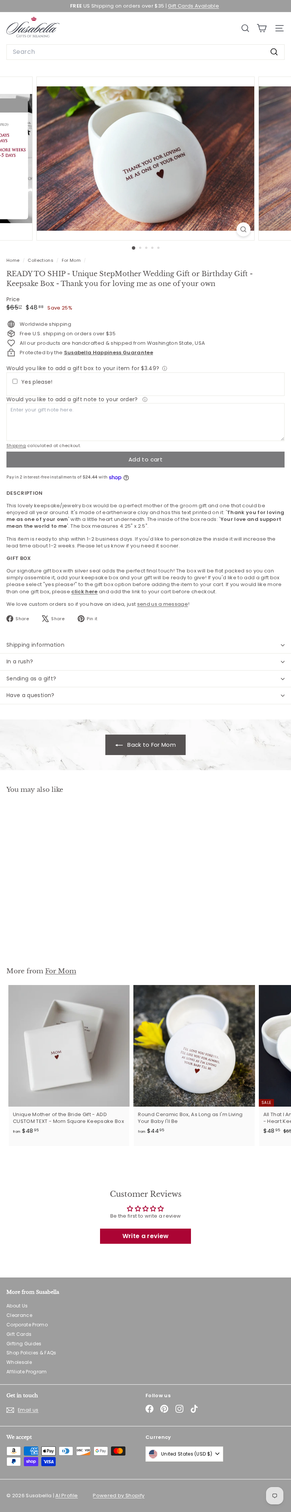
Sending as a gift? (31, 678)
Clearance (19, 1315)
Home (13, 260)
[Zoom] (243, 229)
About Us (17, 1305)
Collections (41, 260)
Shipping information (35, 645)
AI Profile (66, 1495)
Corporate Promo (27, 1324)
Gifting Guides (24, 1343)
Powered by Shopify (118, 1495)
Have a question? (30, 695)
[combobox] (145, 51)
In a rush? (19, 661)
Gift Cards (18, 1334)
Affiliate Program (26, 1371)
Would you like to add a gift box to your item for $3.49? (82, 368)
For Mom (71, 260)
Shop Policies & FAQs (31, 1352)
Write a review (145, 1236)
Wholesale (19, 1362)
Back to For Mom (151, 745)
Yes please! (37, 382)
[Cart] (262, 28)
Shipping (16, 445)
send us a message (162, 604)
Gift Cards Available (193, 5)
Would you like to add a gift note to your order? (72, 399)
